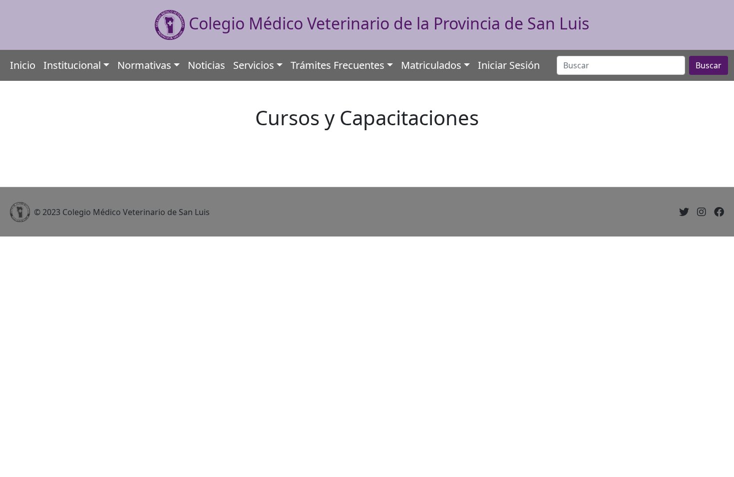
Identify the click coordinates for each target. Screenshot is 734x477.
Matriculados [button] (431, 65)
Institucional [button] (72, 65)
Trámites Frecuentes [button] (337, 65)
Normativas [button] (144, 65)
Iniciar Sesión (509, 65)
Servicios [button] (253, 65)
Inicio (22, 65)
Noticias (206, 65)
